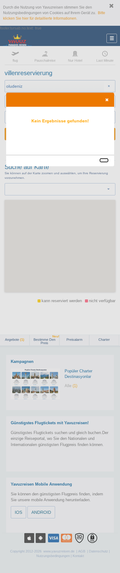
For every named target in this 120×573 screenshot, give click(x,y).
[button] (107, 100)
